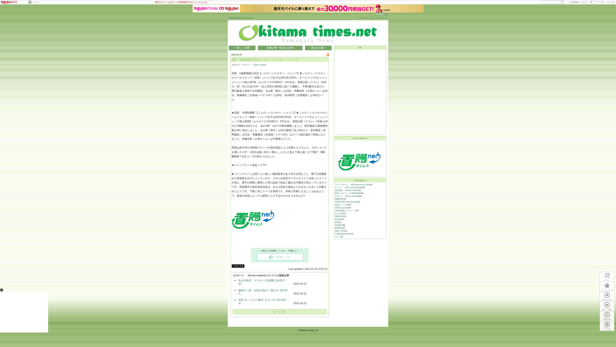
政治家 (338, 219)
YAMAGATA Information (345, 202)
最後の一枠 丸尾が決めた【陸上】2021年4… (263, 292)
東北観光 (339, 225)
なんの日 (339, 213)
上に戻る (607, 329)
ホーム (607, 280)
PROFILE (249, 18)
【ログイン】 (382, 18)
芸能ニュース (340, 205)
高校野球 (339, 199)
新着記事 (607, 319)
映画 (337, 222)
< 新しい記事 (242, 47)
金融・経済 (340, 231)
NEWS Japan (341, 208)
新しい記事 (607, 309)
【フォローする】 (366, 18)
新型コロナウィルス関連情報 (347, 193)
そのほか (35, 2)
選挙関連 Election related (347, 190)
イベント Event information (347, 187)
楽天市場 (611, 2)
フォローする (607, 290)
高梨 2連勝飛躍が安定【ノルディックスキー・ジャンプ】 (266, 59)
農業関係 (339, 228)
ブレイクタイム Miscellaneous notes (352, 184)
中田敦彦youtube (342, 234)
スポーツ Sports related (254, 65)
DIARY (239, 18)
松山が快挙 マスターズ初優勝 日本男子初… (261, 282)
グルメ (338, 237)
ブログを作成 (599, 2)
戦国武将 (339, 216)
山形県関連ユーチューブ (345, 210)
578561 (380, 14)
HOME (231, 18)
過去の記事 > (318, 47)
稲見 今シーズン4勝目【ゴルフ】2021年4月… (262, 301)
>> (577, 2)
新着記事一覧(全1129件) (280, 47)
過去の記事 (607, 300)
